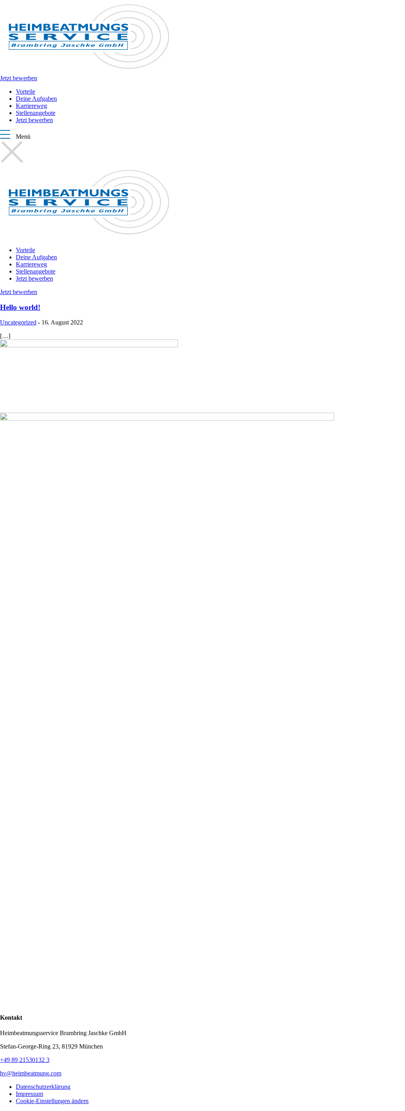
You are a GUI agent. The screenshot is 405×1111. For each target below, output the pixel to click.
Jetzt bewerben (18, 78)
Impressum (29, 1093)
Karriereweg (31, 105)
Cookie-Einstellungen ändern (52, 1101)
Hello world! (20, 307)
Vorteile (25, 91)
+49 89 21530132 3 (24, 1059)
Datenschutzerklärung (43, 1086)
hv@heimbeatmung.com (30, 1073)
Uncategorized (18, 322)
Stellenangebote (35, 112)
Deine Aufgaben (36, 98)
